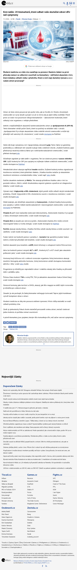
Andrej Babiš (6, 511)
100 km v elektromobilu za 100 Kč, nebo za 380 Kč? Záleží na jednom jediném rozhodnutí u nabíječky (37, 468)
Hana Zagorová (7, 517)
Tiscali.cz (6, 474)
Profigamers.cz (44, 542)
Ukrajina (4, 481)
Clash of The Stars (59, 484)
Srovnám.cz (5, 547)
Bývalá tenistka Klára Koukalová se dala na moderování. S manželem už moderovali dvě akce (34, 459)
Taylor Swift (6, 531)
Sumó (55, 495)
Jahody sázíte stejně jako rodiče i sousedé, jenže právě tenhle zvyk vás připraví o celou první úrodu (36, 417)
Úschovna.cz (18, 545)
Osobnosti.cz (8, 507)
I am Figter (56, 492)
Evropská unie (6, 498)
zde (18, 153)
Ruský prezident (7, 492)
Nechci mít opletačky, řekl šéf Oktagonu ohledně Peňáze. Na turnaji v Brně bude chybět (32, 390)
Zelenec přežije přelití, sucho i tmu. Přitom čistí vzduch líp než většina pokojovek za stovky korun (35, 447)
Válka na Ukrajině (7, 484)
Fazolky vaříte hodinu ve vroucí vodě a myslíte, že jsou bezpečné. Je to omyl (29, 414)
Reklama (16, 561)
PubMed (21, 164)
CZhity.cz (55, 545)
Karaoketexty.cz (7, 545)
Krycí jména (31, 528)
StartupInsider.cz (16, 547)
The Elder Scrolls (33, 501)
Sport (16, 542)
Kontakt (45, 561)
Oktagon (56, 481)
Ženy (21, 542)
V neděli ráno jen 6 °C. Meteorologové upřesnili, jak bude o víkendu (25, 408)
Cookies (27, 561)
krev (10, 327)
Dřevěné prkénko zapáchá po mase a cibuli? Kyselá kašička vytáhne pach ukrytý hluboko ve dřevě (35, 424)
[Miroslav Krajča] (9, 338)
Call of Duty (31, 498)
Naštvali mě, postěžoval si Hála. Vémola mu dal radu (21, 411)
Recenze (30, 478)
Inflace (4, 478)
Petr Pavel (5, 514)
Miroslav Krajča (22, 335)
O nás (50, 561)
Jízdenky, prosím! (33, 537)
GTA (28, 487)
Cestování (27, 542)
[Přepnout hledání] (64, 3)
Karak (29, 534)
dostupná (48, 134)
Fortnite (30, 495)
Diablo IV (30, 490)
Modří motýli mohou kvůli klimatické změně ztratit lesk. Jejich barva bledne (28, 399)
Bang (29, 514)
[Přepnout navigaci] (67, 3)
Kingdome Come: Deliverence (37, 504)
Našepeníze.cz (64, 545)
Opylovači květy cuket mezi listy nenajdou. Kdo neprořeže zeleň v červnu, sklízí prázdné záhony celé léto (38, 456)
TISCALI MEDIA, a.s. (28, 563)
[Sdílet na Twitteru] (7, 322)
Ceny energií (6, 495)
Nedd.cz (26, 545)
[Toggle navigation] (73, 3)
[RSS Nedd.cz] (46, 566)
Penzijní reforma (7, 501)
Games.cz (32, 474)
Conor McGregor (58, 504)
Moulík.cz (33, 545)
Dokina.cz (48, 545)
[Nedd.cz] (7, 3)
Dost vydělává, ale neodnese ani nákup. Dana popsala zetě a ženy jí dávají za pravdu (31, 427)
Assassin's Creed (32, 481)
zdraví (15, 327)
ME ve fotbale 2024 (8, 490)
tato (49, 175)
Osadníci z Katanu (33, 517)
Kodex (41, 561)
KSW (54, 490)
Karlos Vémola (58, 498)
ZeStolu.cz (54, 542)
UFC (54, 478)
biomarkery (22, 327)
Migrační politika (7, 487)
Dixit (28, 525)
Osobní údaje (34, 561)
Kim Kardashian (7, 523)
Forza (29, 492)
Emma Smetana (7, 534)
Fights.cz (57, 474)
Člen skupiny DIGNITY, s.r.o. (42, 563)
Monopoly (30, 520)
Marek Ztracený (7, 528)
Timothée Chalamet (8, 537)
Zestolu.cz (32, 507)
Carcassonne (31, 511)
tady (30, 232)
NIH (16, 329)
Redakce (21, 561)
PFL (54, 487)
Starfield (30, 484)
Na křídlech (31, 531)
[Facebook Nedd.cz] (42, 566)
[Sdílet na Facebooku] (4, 322)
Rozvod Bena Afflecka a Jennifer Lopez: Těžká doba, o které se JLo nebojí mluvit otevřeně (33, 421)
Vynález (4, 504)
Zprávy (11, 542)
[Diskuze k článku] (40, 19)
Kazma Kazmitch (7, 520)
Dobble (29, 523)
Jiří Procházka (57, 501)
